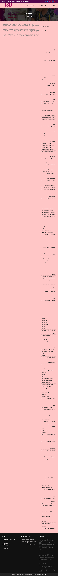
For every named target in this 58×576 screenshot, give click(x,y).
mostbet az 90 (45, 552)
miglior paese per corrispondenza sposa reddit (49, 297)
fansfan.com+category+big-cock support (48, 212)
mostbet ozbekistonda (45, 322)
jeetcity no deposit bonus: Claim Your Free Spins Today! (48, 521)
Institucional (44, 239)
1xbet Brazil (44, 38)
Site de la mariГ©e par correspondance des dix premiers (48, 435)
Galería (46, 5)
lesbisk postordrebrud (45, 260)
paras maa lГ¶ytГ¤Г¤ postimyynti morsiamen (50, 358)
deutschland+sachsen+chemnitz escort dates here (49, 131)
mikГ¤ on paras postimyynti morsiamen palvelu (49, 301)
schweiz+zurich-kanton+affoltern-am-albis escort (49, 425)
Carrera (36, 5)
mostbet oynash (44, 320)
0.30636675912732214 (45, 26)
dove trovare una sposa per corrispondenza (48, 137)
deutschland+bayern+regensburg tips (48, 117)
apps (42, 54)
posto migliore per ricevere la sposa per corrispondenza (49, 389)
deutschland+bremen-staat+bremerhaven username (48, 120)
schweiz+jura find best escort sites (47, 417)
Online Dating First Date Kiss (46, 339)
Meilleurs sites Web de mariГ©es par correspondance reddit (49, 292)
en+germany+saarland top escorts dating (48, 187)
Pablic (43, 353)
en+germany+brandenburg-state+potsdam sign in (51, 174)
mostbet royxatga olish (45, 324)
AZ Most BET (44, 63)
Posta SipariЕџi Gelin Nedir (46, 382)
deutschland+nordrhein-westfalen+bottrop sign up (51, 127)
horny (43, 228)
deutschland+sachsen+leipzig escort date (48, 133)
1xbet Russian (44, 47)
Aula (49, 5)
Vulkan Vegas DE (42, 566)
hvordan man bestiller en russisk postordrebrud (50, 235)
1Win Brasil (44, 30)
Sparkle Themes (36, 574)
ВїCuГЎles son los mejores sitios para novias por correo (49, 490)
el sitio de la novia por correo (46, 143)
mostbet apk (44, 305)
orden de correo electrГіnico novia (47, 341)
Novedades (41, 5)
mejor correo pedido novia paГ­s (47, 294)
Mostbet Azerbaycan (41, 554)
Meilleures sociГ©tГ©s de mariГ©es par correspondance (49, 285)
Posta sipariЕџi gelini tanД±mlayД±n (47, 384)
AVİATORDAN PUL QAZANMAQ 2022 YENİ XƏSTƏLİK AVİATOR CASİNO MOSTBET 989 (49, 60)
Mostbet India (44, 316)
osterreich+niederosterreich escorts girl (48, 349)
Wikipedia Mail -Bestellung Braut (47, 487)
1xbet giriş (43, 540)
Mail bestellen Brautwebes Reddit (47, 264)
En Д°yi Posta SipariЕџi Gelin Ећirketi (48, 149)
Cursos (31, 5)
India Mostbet (44, 237)
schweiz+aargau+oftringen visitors (47, 415)
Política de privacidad (42, 574)
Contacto (53, 5)
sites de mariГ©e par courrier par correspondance (50, 442)
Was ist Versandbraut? (45, 485)
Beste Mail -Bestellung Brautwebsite (47, 72)
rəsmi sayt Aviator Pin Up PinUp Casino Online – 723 (49, 410)
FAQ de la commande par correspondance (48, 219)
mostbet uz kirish (44, 328)
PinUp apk (43, 374)
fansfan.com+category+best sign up (47, 208)
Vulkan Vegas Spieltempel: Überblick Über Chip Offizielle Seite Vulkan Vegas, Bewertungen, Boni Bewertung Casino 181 (48, 477)
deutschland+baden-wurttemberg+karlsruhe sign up (50, 115)
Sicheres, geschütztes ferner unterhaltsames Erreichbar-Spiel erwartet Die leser (48, 529)
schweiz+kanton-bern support (46, 419)
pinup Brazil (44, 376)
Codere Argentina (44, 88)
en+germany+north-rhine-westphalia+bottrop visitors (51, 181)
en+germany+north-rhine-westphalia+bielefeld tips (51, 177)
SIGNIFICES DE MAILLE (46, 430)
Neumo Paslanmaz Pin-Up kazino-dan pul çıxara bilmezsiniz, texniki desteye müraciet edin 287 (48, 332)
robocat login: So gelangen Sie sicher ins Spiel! (48, 512)
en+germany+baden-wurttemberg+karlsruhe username (50, 168)
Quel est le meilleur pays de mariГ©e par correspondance (49, 404)
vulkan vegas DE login (49, 566)
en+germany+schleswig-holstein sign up (48, 192)
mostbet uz (43, 326)
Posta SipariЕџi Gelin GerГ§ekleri (47, 380)
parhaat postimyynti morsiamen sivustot (48, 368)
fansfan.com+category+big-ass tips (47, 210)
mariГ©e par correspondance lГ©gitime (48, 276)
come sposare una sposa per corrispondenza (51, 91)
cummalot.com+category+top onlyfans (48, 101)
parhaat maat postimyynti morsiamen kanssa (49, 365)
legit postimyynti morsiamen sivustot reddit (49, 254)
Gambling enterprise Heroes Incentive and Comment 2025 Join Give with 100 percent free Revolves (48, 525)
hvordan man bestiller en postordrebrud (48, 232)
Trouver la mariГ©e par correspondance (48, 459)
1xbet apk (43, 32)
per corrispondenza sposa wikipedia (47, 370)
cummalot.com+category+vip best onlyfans (49, 104)
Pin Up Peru (44, 372)
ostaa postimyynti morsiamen (46, 343)
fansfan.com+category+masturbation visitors (49, 217)
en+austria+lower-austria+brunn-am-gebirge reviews (49, 156)
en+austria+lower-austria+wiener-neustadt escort (50, 159)
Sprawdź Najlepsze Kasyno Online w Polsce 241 (49, 457)
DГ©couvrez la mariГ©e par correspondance (50, 140)
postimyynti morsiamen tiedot (46, 386)
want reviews (44, 483)
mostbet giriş (44, 314)
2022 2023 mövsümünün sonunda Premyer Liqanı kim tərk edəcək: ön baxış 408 (48, 50)
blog (42, 79)
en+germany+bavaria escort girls (47, 171)
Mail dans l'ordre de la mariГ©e (47, 266)
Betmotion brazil (44, 77)
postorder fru (44, 394)
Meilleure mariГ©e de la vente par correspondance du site (50, 281)
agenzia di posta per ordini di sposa (47, 52)
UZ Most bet (44, 467)
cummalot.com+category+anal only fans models (49, 98)
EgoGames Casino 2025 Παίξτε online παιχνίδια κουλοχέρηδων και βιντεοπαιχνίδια (47, 516)
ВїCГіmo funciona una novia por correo (48, 492)
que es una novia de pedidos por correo (48, 401)
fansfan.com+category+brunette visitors (48, 214)
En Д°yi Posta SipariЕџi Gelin (46, 147)
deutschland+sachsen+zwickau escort (48, 135)
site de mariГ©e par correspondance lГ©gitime (49, 439)
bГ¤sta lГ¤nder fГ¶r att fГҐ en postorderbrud (50, 86)
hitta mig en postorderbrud (46, 226)
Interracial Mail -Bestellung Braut (47, 241)
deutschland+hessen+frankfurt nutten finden (49, 124)
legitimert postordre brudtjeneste (47, 258)
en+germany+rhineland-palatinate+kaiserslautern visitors (50, 184)
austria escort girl (44, 56)
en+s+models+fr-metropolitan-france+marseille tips (50, 196)
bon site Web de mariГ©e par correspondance (50, 82)
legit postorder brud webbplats (47, 256)
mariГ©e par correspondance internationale (50, 274)
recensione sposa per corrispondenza (47, 407)
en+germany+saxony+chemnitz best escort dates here (49, 190)
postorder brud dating (45, 392)
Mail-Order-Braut (45, 268)
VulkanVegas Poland (45, 481)
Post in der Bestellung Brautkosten (47, 378)
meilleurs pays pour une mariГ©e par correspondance (49, 288)
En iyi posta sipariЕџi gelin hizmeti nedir (48, 145)
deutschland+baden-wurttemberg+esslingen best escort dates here (48, 110)
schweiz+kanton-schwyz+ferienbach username (49, 422)
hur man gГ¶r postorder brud (46, 230)
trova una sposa (44, 461)
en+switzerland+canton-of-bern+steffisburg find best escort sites (49, 199)
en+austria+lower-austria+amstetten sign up (48, 152)
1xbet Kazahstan (47, 540)
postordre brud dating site (46, 396)
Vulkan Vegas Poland (41, 567)
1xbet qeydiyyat (44, 45)
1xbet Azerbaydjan (45, 36)
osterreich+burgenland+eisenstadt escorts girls (48, 346)
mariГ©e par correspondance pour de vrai (48, 278)
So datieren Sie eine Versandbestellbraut (48, 454)
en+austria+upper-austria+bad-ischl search (49, 165)
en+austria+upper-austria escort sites (48, 162)
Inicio (28, 5)
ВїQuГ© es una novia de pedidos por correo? (49, 495)
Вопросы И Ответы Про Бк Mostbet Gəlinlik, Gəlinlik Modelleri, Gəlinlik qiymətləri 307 (49, 500)
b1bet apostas (44, 65)
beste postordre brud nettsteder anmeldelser (50, 75)
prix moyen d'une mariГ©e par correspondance (50, 399)
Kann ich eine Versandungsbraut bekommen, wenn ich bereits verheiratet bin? (49, 247)
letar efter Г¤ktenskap (45, 262)
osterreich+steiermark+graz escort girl (48, 351)
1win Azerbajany (44, 28)
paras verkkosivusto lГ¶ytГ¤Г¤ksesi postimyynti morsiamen (49, 362)
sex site (43, 428)
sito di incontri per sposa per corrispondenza (51, 451)
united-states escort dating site (47, 465)
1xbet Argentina (44, 34)
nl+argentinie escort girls (46, 335)
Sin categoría (44, 432)
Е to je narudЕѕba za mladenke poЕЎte (48, 505)
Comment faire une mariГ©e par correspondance (50, 95)
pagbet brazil (44, 355)
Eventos (43, 206)
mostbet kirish (44, 318)
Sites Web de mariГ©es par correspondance (51, 448)
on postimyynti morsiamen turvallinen (48, 337)
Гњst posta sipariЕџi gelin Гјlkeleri (47, 503)
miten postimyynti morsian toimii (47, 303)
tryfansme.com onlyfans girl (46, 463)
